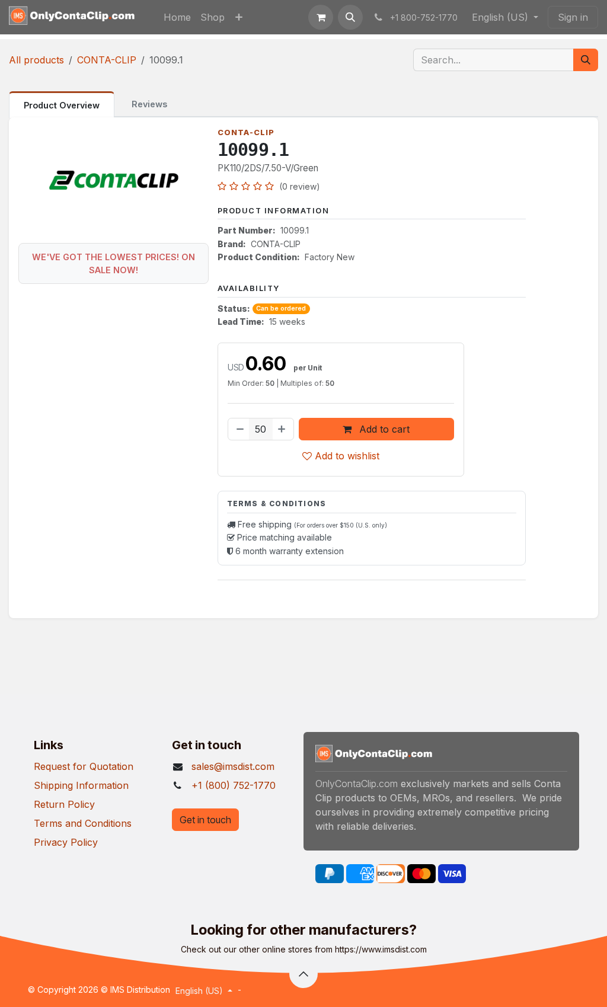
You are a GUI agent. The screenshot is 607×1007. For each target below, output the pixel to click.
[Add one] (282, 429)
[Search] (585, 60)
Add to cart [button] (383, 429)
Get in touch (205, 820)
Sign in (573, 17)
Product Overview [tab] (62, 105)
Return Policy (64, 804)
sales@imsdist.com (232, 766)
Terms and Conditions (83, 823)
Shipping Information (81, 785)
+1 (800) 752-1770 (233, 785)
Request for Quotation (83, 766)
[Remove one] (239, 429)
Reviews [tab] (149, 104)
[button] (350, 17)
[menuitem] (177, 17)
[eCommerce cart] (320, 17)
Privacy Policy (66, 842)
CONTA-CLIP (106, 60)
